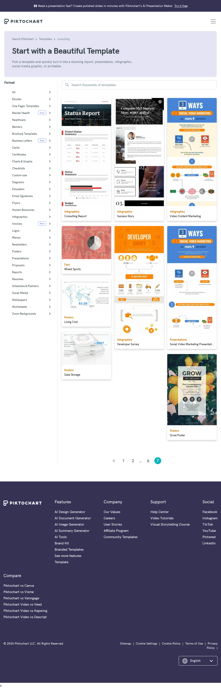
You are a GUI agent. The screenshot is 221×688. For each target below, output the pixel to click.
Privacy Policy (212, 645)
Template (61, 562)
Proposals (18, 265)
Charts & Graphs (22, 161)
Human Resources (23, 210)
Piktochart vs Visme (18, 592)
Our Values (112, 512)
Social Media (20, 293)
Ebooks (16, 99)
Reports (17, 272)
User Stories (113, 524)
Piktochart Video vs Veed (22, 604)
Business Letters (22, 140)
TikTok (207, 524)
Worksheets (19, 306)
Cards (16, 147)
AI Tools (61, 537)
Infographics (19, 216)
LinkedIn (209, 543)
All (14, 92)
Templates (45, 39)
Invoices (17, 223)
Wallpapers (19, 300)
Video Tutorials (162, 518)
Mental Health (21, 113)
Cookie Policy (171, 643)
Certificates (19, 154)
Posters (16, 251)
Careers (109, 518)
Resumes (17, 279)
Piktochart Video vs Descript (25, 617)
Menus (16, 237)
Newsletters (19, 244)
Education (18, 189)
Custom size (19, 175)
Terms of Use (194, 643)
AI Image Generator (69, 524)
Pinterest (209, 537)
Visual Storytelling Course (170, 524)
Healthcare (19, 120)
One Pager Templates (25, 106)
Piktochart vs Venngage (21, 598)
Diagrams (18, 182)
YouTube (209, 530)
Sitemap (125, 643)
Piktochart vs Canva (18, 585)
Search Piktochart (23, 39)
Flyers (16, 203)
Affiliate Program (116, 530)
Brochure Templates (24, 133)
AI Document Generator (73, 518)
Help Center (159, 512)
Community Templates (120, 537)
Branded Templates (69, 549)
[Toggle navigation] (213, 21)
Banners (17, 126)
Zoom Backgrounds (24, 313)
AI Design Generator (70, 512)
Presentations (20, 258)
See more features (68, 555)
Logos (15, 230)
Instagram (210, 518)
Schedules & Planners (25, 286)
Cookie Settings (146, 643)
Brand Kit (62, 543)
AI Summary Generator (72, 530)
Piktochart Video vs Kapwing (25, 610)
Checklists (18, 168)
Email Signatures (22, 196)
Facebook (209, 512)
